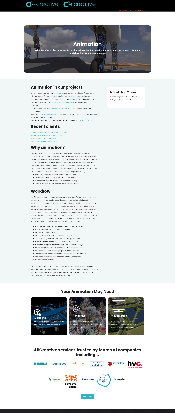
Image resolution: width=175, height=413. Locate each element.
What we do (135, 10)
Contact (147, 10)
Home (121, 10)
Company (127, 10)
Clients (141, 10)
